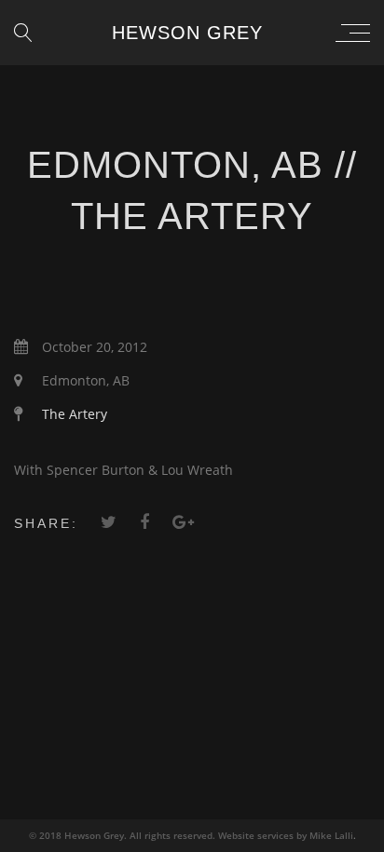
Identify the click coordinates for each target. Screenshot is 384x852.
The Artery (74, 414)
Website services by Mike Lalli (285, 835)
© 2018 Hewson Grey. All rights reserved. (123, 835)
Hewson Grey (187, 32)
